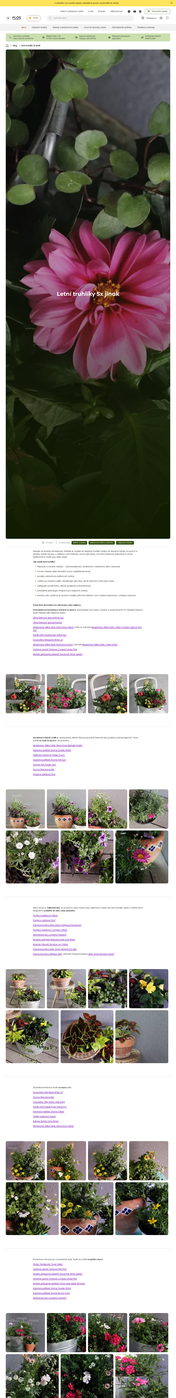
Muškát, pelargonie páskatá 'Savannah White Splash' (57, 654)
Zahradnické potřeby (122, 27)
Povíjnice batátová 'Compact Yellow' (50, 930)
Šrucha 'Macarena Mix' (43, 770)
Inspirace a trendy (125, 542)
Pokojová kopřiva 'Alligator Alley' (48, 954)
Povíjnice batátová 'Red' (44, 774)
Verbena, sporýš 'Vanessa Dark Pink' (50, 1269)
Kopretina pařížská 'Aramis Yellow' (48, 1112)
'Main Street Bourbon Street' (101, 954)
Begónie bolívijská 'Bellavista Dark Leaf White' (54, 940)
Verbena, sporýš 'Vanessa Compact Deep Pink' (55, 649)
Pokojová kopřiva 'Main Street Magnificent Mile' (55, 949)
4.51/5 (35, 18)
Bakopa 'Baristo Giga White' (46, 1121)
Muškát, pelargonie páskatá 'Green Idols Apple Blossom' (59, 1284)
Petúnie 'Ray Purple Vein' (44, 765)
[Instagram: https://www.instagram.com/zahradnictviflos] (129, 11)
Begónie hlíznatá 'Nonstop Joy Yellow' (50, 944)
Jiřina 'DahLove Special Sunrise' (47, 623)
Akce (23, 27)
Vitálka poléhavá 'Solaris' (44, 1116)
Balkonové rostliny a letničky (101, 542)
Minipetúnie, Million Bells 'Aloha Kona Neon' (53, 645)
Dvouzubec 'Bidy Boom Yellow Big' (49, 1102)
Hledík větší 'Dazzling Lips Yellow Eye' (50, 635)
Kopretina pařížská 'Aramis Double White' (52, 750)
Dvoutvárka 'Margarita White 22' (48, 640)
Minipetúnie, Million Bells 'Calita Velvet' (100, 645)
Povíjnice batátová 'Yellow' (45, 916)
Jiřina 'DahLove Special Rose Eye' (48, 618)
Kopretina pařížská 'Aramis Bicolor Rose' (51, 1293)
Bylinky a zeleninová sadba (65, 27)
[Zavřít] (171, 3)
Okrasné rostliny (39, 27)
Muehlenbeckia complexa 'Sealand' (49, 935)
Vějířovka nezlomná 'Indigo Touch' (49, 755)
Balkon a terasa (79, 542)
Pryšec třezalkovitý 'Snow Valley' (48, 1264)
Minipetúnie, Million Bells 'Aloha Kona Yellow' (53, 627)
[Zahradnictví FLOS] (13, 18)
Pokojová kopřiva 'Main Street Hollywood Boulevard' (57, 925)
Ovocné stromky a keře (95, 27)
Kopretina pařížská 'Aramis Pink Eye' (49, 760)
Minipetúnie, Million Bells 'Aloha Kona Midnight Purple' (57, 745)
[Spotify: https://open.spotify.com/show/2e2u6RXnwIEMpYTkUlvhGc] (140, 11)
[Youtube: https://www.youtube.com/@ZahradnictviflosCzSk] (135, 11)
